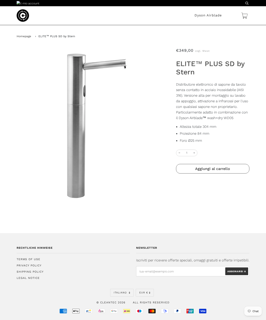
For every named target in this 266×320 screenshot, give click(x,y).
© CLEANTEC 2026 (110, 302)
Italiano (121, 292)
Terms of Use (28, 259)
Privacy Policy (29, 265)
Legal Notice (28, 277)
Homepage (24, 36)
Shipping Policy (30, 271)
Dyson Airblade (208, 15)
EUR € (143, 292)
